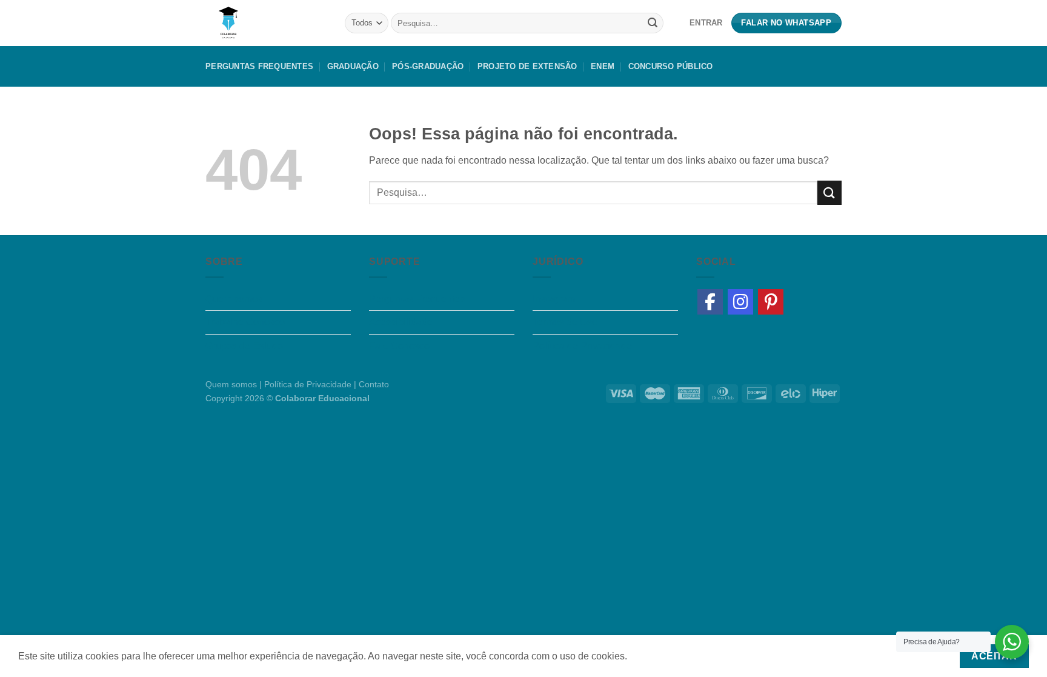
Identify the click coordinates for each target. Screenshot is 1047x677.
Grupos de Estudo (244, 346)
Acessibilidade (401, 322)
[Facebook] (710, 302)
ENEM (602, 66)
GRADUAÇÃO (353, 66)
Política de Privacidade (582, 346)
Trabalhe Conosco (245, 322)
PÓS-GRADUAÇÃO (428, 66)
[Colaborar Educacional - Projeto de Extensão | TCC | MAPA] (266, 23)
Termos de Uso (565, 322)
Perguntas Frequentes (259, 66)
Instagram (554, 299)
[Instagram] (740, 302)
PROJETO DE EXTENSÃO (527, 66)
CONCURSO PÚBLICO (670, 66)
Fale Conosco (399, 346)
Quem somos (233, 299)
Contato (374, 384)
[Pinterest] (770, 302)
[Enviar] (652, 23)
